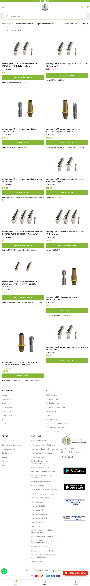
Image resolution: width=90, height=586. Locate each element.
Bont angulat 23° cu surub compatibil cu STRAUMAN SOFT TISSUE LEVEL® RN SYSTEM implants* (19, 284)
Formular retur (52, 399)
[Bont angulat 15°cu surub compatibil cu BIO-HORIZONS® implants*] (67, 163)
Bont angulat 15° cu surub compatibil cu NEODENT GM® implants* (23, 180)
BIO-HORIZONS (57, 198)
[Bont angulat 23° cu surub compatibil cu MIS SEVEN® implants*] (67, 216)
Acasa (4, 395)
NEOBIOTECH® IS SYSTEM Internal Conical (67, 147)
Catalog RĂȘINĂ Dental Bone (43, 498)
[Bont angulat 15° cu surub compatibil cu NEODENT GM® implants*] (23, 163)
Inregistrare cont (8, 449)
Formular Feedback (9, 441)
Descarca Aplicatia (9, 411)
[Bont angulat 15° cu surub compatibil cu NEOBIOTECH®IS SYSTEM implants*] (67, 106)
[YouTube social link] (69, 457)
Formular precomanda (55, 407)
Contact (5, 423)
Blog (3, 419)
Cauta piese (7, 407)
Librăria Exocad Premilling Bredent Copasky (41, 531)
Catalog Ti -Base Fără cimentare (44, 449)
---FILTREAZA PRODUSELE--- (16, 30)
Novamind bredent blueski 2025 (44, 536)
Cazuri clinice (36, 561)
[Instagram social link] (65, 457)
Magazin (5, 457)
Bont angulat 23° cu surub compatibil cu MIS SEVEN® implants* (65, 232)
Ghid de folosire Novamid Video (44, 490)
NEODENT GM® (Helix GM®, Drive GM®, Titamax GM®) (23, 199)
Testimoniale (7, 415)
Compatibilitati (52, 419)
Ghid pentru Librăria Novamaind (44, 471)
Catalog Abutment (39, 518)
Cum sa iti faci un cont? (12, 445)
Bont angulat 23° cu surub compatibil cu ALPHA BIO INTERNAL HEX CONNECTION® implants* (22, 232)
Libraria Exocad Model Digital (42, 551)
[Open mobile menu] (3, 7)
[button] (23, 142)
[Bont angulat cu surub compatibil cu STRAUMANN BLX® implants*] (67, 48)
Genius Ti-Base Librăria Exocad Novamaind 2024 (43, 556)
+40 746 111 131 (69, 449)
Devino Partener (52, 403)
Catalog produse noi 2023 (41, 514)
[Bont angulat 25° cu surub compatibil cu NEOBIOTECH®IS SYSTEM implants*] (23, 339)
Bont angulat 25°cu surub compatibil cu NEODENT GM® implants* (67, 348)
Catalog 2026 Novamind (41, 467)
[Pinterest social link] (72, 457)
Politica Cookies (52, 431)
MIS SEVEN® (55, 250)
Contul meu (7, 453)
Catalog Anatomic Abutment (43, 445)
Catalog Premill (37, 522)
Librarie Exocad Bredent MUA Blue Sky (40, 541)
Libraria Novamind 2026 (40, 482)
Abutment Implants (41, 571)
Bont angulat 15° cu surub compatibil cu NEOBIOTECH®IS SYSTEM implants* (63, 130)
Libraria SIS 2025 (37, 486)
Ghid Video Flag (37, 457)
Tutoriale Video (52, 395)
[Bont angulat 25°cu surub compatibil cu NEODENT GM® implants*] (67, 331)
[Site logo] (45, 7)
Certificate (35, 526)
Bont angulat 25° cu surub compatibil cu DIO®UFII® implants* (63, 298)
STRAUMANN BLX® (58, 80)
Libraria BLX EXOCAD (39, 547)
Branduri (49, 415)
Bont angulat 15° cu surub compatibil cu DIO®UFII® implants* (19, 130)
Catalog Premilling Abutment (43, 453)
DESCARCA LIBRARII (38, 441)
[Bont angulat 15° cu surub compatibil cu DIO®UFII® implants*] (23, 106)
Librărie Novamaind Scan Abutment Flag (41, 462)
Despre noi (6, 403)
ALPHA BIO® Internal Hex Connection (21, 250)
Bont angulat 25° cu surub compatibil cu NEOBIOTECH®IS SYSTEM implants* (19, 363)
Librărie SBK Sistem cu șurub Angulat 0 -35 (42, 476)
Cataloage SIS (37, 510)
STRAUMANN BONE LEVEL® (17, 82)
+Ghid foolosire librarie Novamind (44, 494)
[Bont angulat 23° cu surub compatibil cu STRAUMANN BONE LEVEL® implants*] (23, 48)
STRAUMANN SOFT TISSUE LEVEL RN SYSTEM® (24, 302)
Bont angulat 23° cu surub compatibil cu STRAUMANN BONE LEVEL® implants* (19, 65)
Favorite (5, 461)
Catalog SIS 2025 (38, 506)
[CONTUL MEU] (81, 7)
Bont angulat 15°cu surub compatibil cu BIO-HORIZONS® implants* (65, 180)
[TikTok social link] (75, 457)
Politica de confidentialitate (57, 423)
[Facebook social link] (62, 457)
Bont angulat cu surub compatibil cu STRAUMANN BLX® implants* (67, 65)
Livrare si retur (52, 411)
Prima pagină (7, 23)
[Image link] (74, 440)
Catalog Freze (37, 502)
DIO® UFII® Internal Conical (17, 147)
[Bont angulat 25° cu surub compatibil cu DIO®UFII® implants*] (67, 273)
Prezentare (6, 399)
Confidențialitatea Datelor (57, 427)
